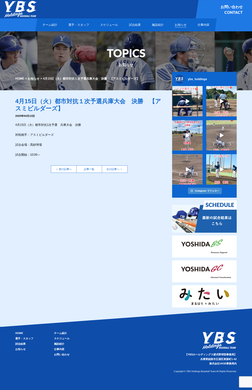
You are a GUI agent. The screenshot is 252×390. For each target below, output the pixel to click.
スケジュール (62, 338)
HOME (19, 78)
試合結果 (20, 343)
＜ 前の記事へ (64, 169)
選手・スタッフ (24, 338)
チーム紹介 (60, 333)
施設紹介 (59, 343)
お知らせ (33, 78)
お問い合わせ (62, 354)
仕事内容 (59, 349)
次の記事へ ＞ (114, 169)
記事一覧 (89, 169)
